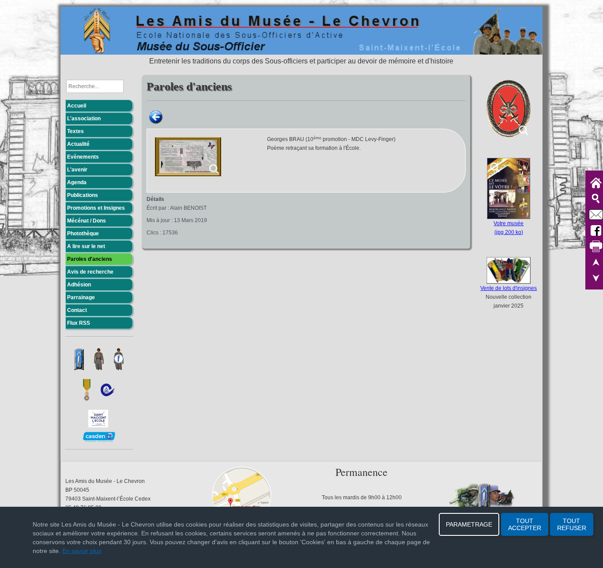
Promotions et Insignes (96, 208)
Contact (77, 310)
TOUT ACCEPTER (524, 524)
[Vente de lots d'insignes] (508, 270)
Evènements (83, 157)
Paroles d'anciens (89, 259)
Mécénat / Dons (86, 221)
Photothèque (83, 233)
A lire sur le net (86, 246)
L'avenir (77, 170)
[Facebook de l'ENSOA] (79, 359)
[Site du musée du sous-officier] (99, 359)
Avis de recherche (90, 272)
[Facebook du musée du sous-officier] (118, 359)
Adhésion (79, 285)
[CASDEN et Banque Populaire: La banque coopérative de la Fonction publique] (99, 437)
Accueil (76, 106)
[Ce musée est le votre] (508, 188)
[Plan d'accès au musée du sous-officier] (241, 495)
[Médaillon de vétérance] (508, 108)
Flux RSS (78, 323)
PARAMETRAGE (469, 524)
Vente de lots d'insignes (508, 288)
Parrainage (81, 297)
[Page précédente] (156, 117)
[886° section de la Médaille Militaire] (87, 389)
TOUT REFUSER (571, 524)
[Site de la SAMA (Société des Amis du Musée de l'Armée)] (107, 389)
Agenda (77, 182)
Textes (75, 131)
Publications (82, 195)
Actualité (78, 144)
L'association (84, 118)
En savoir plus (82, 550)
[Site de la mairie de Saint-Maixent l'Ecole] (98, 419)
